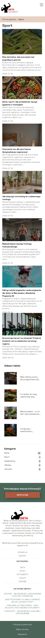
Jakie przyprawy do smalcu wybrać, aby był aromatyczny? (22, 600)
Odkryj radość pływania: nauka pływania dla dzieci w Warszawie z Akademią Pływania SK (21, 293)
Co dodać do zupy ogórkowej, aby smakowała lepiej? (28, 395)
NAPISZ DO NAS (22, 495)
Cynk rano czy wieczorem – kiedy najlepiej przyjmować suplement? (22, 606)
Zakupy (7, 465)
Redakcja (22, 552)
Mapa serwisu (22, 629)
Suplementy (9, 461)
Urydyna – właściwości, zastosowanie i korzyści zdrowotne (22, 594)
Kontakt (23, 556)
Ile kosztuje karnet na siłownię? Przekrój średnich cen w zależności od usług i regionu (21, 341)
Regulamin (22, 634)
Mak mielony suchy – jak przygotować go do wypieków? (29, 378)
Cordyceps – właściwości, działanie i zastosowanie (26, 430)
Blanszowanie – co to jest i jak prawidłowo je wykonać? (30, 412)
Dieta (6, 453)
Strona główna (9, 19)
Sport (6, 457)
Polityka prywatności (22, 624)
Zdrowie (8, 469)
